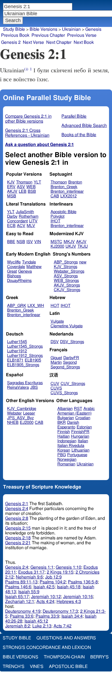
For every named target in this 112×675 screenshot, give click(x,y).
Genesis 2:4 (16, 508)
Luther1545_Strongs (25, 346)
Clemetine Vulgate (67, 326)
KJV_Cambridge (21, 409)
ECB (11, 226)
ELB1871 (15, 360)
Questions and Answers (66, 638)
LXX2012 (68, 196)
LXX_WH (35, 306)
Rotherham (28, 216)
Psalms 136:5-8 (83, 582)
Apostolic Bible (68, 666)
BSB (32, 191)
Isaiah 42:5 (44, 587)
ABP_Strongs (66, 262)
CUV (55, 384)
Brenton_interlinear (67, 191)
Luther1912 (17, 351)
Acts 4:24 (45, 601)
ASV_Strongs (66, 276)
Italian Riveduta (70, 446)
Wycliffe (14, 262)
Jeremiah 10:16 (78, 597)
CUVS (56, 388)
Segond (70, 362)
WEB (31, 187)
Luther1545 (17, 342)
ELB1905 (33, 360)
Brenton (75, 182)
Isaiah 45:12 (36, 621)
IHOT (55, 221)
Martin (56, 362)
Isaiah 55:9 (28, 592)
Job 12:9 (53, 577)
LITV (33, 221)
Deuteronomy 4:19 (23, 611)
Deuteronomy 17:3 (60, 611)
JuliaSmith (25, 212)
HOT (55, 306)
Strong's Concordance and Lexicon (47, 647)
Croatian (82, 418)
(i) (26, 68)
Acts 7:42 (62, 626)
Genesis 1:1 (42, 567)
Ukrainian (85, 464)
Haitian (63, 436)
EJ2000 (26, 423)
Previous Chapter (48, 35)
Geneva (25, 271)
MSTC (56, 242)
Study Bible (14, 29)
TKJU (82, 246)
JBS (34, 387)
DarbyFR (71, 358)
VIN (37, 242)
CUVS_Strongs (64, 393)
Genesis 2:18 (18, 538)
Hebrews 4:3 (69, 601)
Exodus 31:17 (31, 572)
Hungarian (80, 436)
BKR (61, 423)
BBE (11, 242)
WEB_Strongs (66, 281)
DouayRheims (19, 281)
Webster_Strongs (69, 271)
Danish (73, 423)
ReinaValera (18, 387)
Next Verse (33, 42)
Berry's (99, 657)
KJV (11, 182)
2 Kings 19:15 (60, 572)
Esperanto (66, 427)
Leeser (29, 413)
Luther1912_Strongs (25, 356)
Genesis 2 (11, 42)
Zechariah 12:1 (19, 601)
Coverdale (16, 267)
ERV (11, 187)
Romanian (66, 464)
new (82, 262)
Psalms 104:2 (53, 582)
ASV (21, 187)
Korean (63, 450)
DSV (55, 342)
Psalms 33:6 (21, 616)
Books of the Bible (78, 135)
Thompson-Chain (64, 657)
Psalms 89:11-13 (21, 582)
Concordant (17, 221)
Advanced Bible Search (84, 125)
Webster (14, 413)
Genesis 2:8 (16, 518)
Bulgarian (65, 418)
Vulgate (57, 321)
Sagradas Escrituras (25, 383)
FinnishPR (80, 432)
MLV (31, 226)
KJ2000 (57, 246)
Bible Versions (43, 29)
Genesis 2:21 (18, 543)
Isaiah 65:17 (17, 597)
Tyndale (29, 262)
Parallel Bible (73, 116)
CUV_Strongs (73, 384)
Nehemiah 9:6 (29, 577)
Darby (12, 216)
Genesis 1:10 (68, 567)
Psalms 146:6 (18, 587)
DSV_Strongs (72, 342)
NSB (21, 242)
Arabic (89, 409)
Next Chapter (58, 42)
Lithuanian (80, 450)
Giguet (56, 358)
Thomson (24, 182)
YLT (37, 182)
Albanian (65, 409)
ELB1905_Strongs (23, 365)
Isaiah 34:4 (72, 616)
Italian (83, 441)
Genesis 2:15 (18, 528)
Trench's (13, 666)
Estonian (84, 427)
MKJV (69, 242)
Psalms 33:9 (47, 616)
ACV (21, 226)
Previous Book (15, 35)
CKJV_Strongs (67, 290)
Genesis (93, 29)
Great (12, 271)
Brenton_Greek (64, 187)
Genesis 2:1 (16, 504)
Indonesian (66, 441)
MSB (11, 196)
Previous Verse (82, 35)
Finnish (63, 432)
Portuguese (77, 455)
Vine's (36, 666)
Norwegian (66, 460)
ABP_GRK (16, 306)
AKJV (12, 191)
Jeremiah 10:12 (46, 597)
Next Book (84, 42)
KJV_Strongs (65, 267)
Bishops (14, 276)
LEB (22, 191)
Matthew (34, 267)
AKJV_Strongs (67, 285)
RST (78, 409)
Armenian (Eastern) (74, 413)
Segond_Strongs (65, 367)
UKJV (71, 246)
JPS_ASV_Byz (20, 418)
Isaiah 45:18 (68, 587)
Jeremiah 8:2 (17, 626)
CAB (55, 196)
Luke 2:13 (41, 626)
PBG (61, 455)
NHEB (12, 423)
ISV (29, 242)
